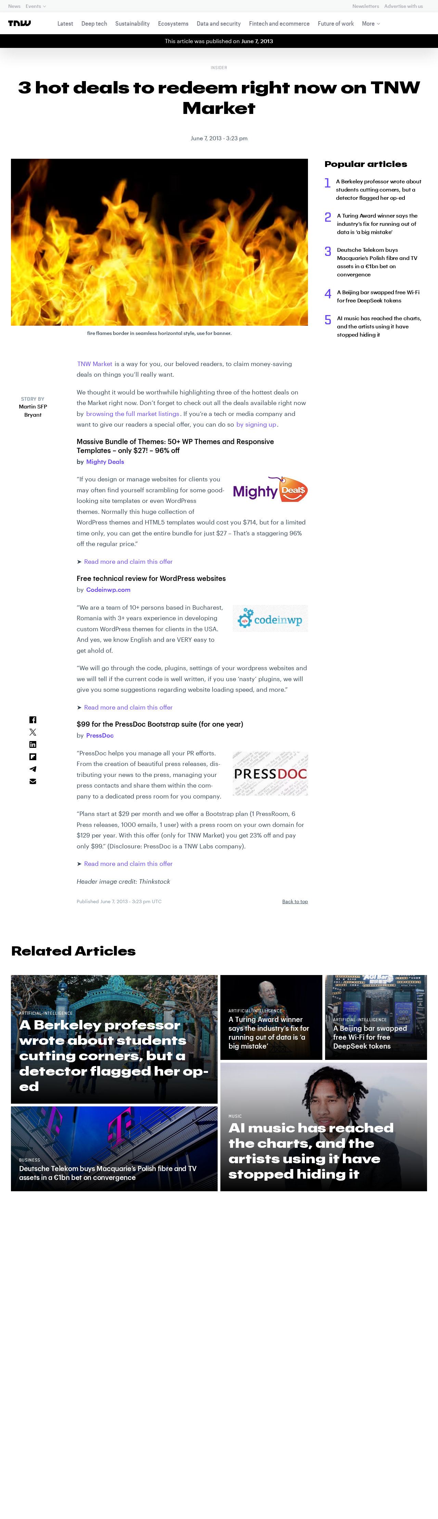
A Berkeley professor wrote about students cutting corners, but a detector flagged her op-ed (379, 189)
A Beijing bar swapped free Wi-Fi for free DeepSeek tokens (378, 296)
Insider (219, 68)
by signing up (256, 424)
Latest (65, 23)
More (368, 23)
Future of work (336, 23)
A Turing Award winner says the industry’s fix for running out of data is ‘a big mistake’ (377, 223)
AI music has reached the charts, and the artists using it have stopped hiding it (379, 326)
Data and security (219, 23)
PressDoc (100, 735)
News (14, 6)
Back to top (295, 901)
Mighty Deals (105, 461)
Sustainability (132, 23)
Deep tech (94, 23)
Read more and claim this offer (128, 561)
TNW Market (94, 363)
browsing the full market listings (132, 413)
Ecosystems (173, 23)
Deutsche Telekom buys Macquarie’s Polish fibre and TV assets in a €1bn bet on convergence (377, 261)
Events (33, 6)
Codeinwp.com (108, 589)
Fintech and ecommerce (279, 23)
